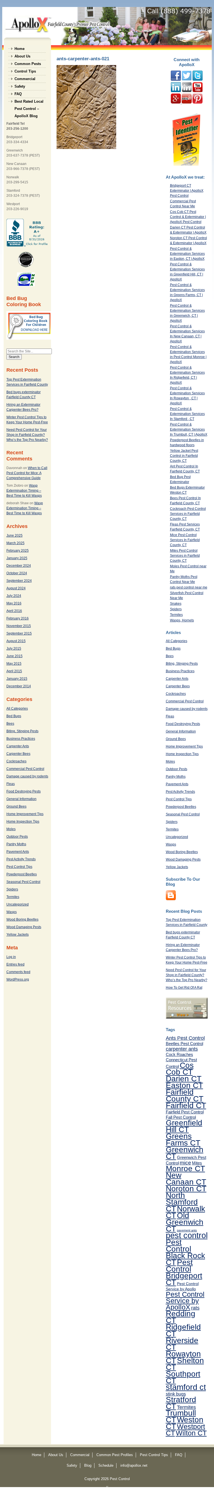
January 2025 (16, 558)
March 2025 (15, 543)
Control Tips (25, 71)
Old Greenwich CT (184, 1222)
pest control (187, 1235)
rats (195, 1308)
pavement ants (187, 1230)
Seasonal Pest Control (23, 882)
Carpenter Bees (18, 754)
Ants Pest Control (185, 1038)
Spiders (12, 889)
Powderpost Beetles (21, 874)
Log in (11, 957)
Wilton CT (191, 1433)
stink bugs (176, 1393)
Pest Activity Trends (21, 859)
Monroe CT (185, 1168)
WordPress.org (17, 979)
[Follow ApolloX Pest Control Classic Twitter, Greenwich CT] (198, 79)
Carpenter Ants (17, 746)
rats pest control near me (188, 587)
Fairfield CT (186, 1105)
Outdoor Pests (17, 837)
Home (19, 49)
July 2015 (13, 648)
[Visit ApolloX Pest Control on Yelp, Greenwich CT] (187, 102)
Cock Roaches (179, 1054)
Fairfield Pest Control (185, 1112)
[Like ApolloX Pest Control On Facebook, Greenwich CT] (176, 79)
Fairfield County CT (184, 1095)
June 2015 (14, 656)
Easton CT (184, 1085)
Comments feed (18, 972)
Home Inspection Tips (22, 821)
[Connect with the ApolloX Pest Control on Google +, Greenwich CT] (176, 102)
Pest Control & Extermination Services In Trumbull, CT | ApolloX (188, 429)
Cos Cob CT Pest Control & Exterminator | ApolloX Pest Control (188, 217)
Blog (87, 1465)
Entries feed (15, 964)
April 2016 (14, 611)
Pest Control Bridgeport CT (184, 1272)
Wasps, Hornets (182, 620)
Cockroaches (16, 761)
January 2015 (16, 679)
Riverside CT (182, 1343)
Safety (19, 86)
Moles (11, 829)
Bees (10, 724)
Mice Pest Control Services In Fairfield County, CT (185, 540)
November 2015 (18, 626)
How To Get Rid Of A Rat (184, 988)
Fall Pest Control (181, 1117)
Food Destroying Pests (23, 791)
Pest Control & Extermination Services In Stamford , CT (187, 414)
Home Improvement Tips (24, 814)
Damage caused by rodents (27, 776)
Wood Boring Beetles (22, 919)
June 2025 (14, 535)
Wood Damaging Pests (23, 927)
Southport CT (183, 1377)
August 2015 (16, 641)
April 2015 (14, 671)
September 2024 (19, 581)
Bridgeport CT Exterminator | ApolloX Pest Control (186, 191)
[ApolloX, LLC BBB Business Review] (27, 246)
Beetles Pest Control (184, 1043)
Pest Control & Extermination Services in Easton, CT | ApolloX (187, 254)
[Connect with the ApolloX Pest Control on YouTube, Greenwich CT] (198, 91)
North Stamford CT (182, 1202)
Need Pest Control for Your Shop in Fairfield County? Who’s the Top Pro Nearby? (27, 435)
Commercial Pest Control (25, 769)
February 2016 (17, 618)
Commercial (24, 79)
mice (185, 1163)
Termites (12, 897)
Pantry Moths (16, 844)
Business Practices (20, 739)
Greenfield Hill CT (184, 1126)
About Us (22, 56)
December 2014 (18, 686)
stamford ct (186, 1387)
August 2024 (16, 588)
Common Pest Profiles (114, 1455)
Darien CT (183, 1078)
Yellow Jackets (17, 935)
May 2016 (13, 603)
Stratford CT (181, 1403)
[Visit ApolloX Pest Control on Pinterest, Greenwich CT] (198, 102)
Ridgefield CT (183, 1330)
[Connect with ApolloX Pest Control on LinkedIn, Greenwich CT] (187, 91)
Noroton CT (186, 1188)
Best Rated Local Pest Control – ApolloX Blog (28, 102)
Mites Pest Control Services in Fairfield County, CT (185, 556)
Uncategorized (17, 904)
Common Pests (27, 64)
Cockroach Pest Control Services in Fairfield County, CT (188, 514)
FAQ (18, 94)
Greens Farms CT (183, 1139)
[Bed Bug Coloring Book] (29, 338)
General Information (21, 799)
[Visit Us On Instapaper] (171, 899)
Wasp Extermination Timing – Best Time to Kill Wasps (24, 491)
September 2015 (19, 633)
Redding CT (180, 1317)
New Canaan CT (186, 1178)
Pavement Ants (17, 852)
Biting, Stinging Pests (22, 731)
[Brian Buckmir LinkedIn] (176, 91)
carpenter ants (182, 1049)
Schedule (105, 1465)
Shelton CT (185, 1364)
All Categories (17, 708)
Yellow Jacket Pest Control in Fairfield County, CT (184, 456)
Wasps (11, 912)
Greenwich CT (184, 1153)
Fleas (10, 784)
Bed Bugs (13, 716)
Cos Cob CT (180, 1068)
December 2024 (18, 566)
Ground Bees (16, 806)
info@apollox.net (133, 1465)
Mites (197, 1163)
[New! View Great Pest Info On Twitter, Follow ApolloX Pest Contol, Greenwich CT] (187, 79)
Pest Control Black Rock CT (185, 1252)
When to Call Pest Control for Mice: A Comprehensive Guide (26, 473)
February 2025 (17, 551)
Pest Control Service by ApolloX (185, 1300)
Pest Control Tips (19, 867)
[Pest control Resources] (187, 1017)
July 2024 (13, 596)
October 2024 (16, 573)
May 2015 (13, 664)
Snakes (175, 604)
